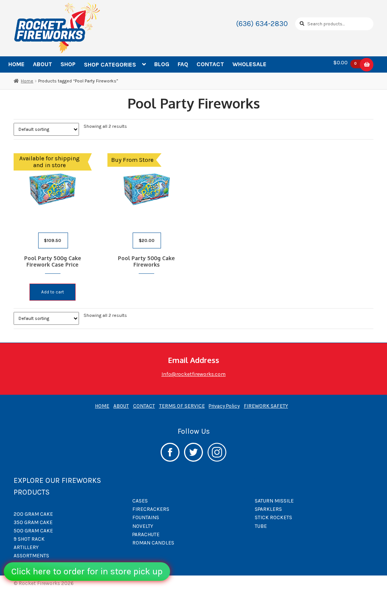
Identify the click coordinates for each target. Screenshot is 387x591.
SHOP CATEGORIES (110, 64)
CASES (140, 501)
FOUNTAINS (145, 517)
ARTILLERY (26, 547)
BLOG (161, 64)
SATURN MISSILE (274, 501)
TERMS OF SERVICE (182, 406)
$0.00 (345, 62)
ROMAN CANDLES (153, 543)
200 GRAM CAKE (33, 514)
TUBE (261, 526)
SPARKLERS (268, 509)
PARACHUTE (145, 534)
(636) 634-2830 (262, 23)
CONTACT (210, 64)
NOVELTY (142, 526)
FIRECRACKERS (150, 509)
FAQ (183, 64)
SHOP (68, 64)
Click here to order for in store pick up (87, 571)
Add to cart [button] (52, 292)
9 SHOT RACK (29, 539)
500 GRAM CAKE (33, 530)
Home (27, 81)
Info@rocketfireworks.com (193, 374)
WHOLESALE (249, 64)
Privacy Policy (224, 406)
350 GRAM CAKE (33, 522)
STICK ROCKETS (273, 517)
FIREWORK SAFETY (266, 406)
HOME (16, 64)
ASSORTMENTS (31, 555)
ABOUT (42, 64)
